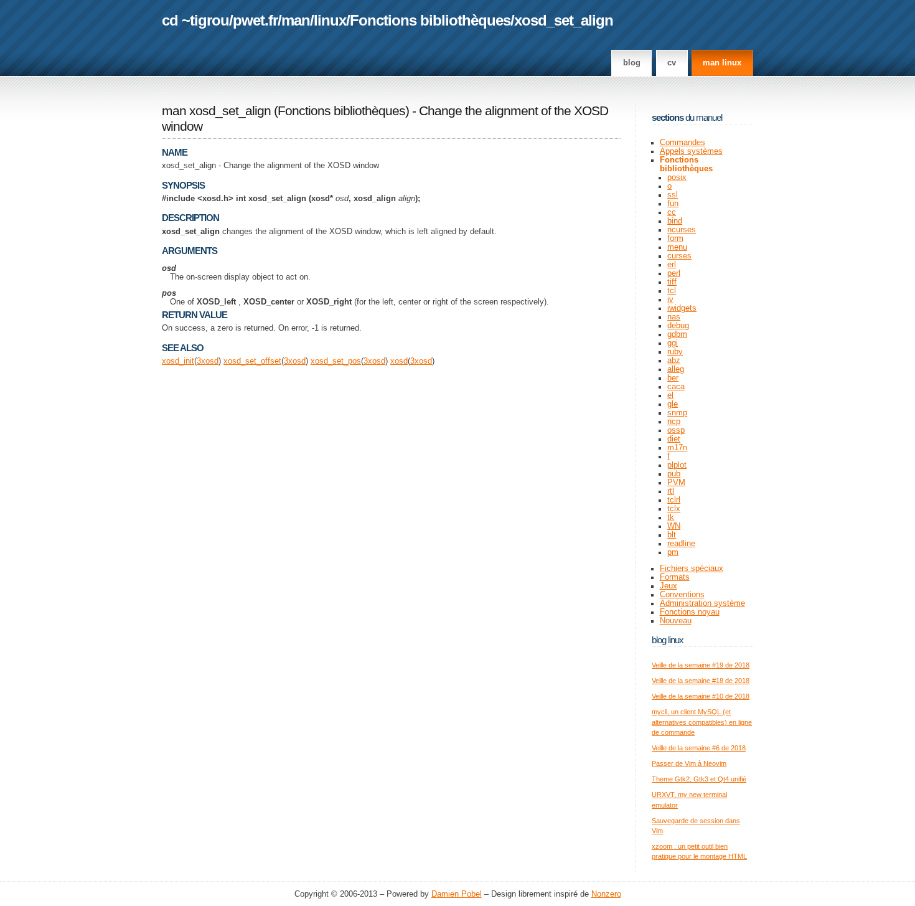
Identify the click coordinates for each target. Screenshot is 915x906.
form (675, 238)
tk (670, 517)
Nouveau (676, 620)
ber (672, 378)
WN (673, 526)
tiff (672, 282)
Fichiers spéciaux (691, 568)
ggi (672, 343)
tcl (671, 290)
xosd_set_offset (252, 361)
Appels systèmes (691, 151)
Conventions (682, 594)
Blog (631, 63)
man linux (722, 63)
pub (673, 474)
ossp (676, 430)
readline (681, 543)
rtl (670, 491)
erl (671, 264)
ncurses (681, 229)
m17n (677, 447)
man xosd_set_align (216, 110)
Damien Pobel (456, 894)
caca (676, 386)
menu (677, 247)
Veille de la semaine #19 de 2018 (700, 665)
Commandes (682, 142)
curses (679, 256)
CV (671, 63)
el (670, 395)
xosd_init (178, 361)
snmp (677, 412)
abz (673, 360)
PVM (676, 482)
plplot (677, 465)
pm (672, 552)
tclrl (673, 500)
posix (677, 177)
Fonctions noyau (690, 612)
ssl (672, 195)
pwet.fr (255, 20)
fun (672, 203)
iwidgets (682, 308)
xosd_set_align (563, 20)
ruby (675, 351)
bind (674, 221)
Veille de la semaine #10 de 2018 (700, 696)
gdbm (677, 334)
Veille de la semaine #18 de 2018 (700, 680)
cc (671, 212)
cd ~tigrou (195, 20)
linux (330, 20)
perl (673, 273)
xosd (209, 361)
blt (671, 535)
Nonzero (606, 894)
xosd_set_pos (336, 361)
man (295, 20)
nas (673, 317)
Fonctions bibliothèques (430, 20)
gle (672, 404)
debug (678, 325)
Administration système (702, 603)
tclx (673, 508)
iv (670, 299)
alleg (675, 369)
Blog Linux (667, 640)
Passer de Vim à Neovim (689, 763)
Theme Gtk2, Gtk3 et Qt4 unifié (699, 779)
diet (673, 439)
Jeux (668, 586)
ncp (673, 421)
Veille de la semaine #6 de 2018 (699, 748)
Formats (675, 577)
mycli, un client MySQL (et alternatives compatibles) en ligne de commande (702, 722)
